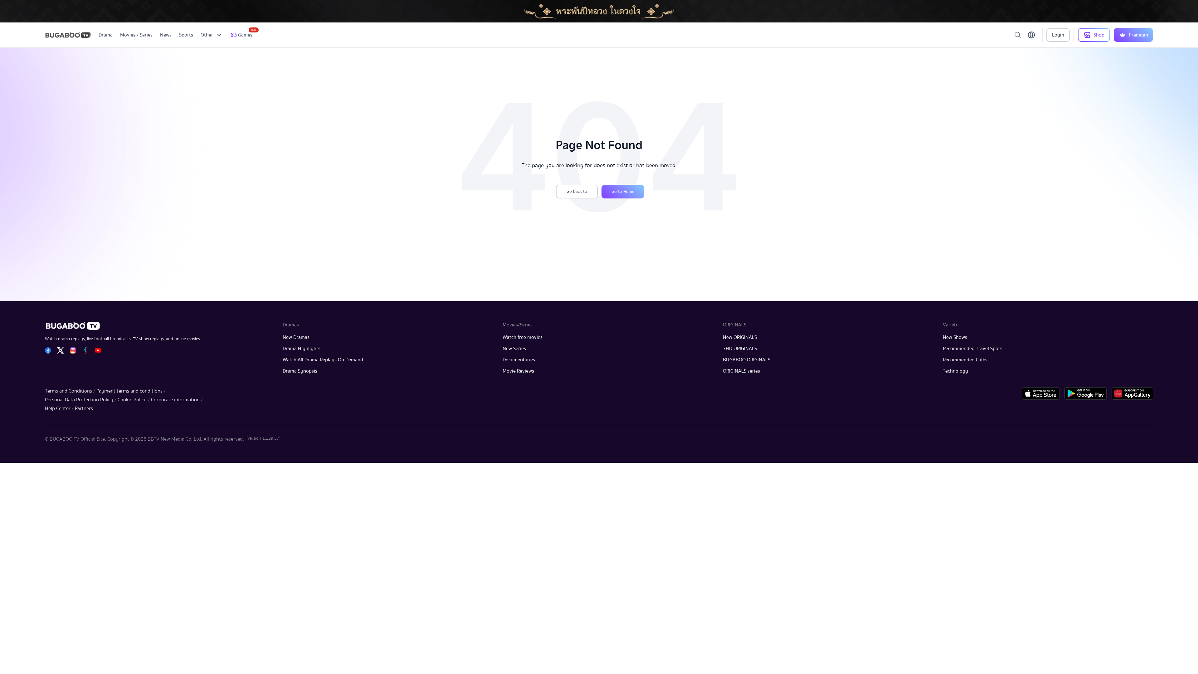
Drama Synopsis (300, 371)
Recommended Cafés (965, 360)
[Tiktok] (85, 350)
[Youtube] (98, 350)
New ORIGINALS (740, 337)
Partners (84, 408)
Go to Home (622, 191)
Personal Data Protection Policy (79, 400)
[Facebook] (48, 350)
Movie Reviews (518, 371)
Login (1058, 35)
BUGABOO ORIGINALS (746, 360)
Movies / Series (136, 35)
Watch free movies (523, 337)
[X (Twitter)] (60, 350)
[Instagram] (73, 350)
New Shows (955, 337)
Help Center (58, 408)
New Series (514, 348)
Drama (106, 35)
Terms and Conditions (68, 391)
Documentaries (519, 360)
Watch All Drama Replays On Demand (323, 360)
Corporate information (175, 400)
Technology (955, 371)
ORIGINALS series (741, 371)
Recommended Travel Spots (972, 348)
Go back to (577, 191)
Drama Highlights (301, 348)
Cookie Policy (132, 400)
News (166, 35)
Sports (186, 35)
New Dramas (296, 337)
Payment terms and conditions (129, 391)
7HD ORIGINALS (740, 348)
